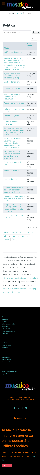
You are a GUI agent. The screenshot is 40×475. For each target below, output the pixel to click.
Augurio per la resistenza (14, 103)
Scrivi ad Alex (6, 329)
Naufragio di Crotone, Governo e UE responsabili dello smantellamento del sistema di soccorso (12, 143)
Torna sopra (19, 418)
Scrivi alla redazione (8, 331)
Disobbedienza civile (12, 82)
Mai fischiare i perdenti (13, 52)
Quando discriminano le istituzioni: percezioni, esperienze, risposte (13, 190)
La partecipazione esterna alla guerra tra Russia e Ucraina (14, 198)
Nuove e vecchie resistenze (11, 123)
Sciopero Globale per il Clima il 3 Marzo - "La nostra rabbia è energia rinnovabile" (13, 208)
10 (5, 236)
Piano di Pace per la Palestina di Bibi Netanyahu (12, 96)
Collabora (5, 333)
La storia (4, 321)
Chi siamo (5, 319)
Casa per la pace (7, 345)
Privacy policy (6, 359)
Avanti (6, 239)
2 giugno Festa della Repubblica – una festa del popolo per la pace (13, 75)
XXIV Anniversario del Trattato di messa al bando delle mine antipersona (12, 155)
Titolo (6, 48)
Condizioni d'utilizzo (8, 362)
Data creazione (31, 45)
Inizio (6, 233)
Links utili (5, 347)
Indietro (14, 233)
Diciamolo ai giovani (12, 115)
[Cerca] (34, 32)
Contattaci (5, 317)
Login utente (6, 374)
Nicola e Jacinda (10, 179)
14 (23, 236)
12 (14, 236)
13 (18, 236)
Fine (13, 239)
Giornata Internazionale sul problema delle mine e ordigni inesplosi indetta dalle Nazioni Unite (14, 131)
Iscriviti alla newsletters (9, 371)
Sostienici (5, 326)
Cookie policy (6, 357)
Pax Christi (5, 343)
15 (27, 236)
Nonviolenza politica (12, 88)
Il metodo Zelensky (11, 171)
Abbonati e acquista (8, 324)
